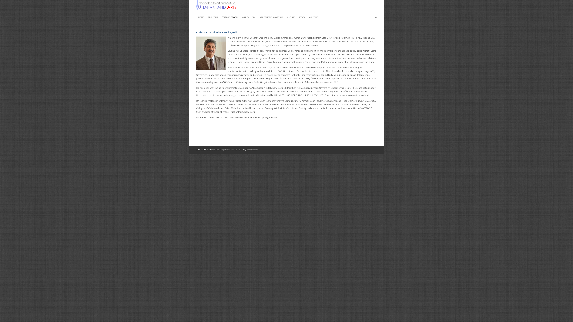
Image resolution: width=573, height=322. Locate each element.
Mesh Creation (252, 150)
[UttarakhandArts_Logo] (216, 6)
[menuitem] (201, 17)
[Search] (375, 17)
